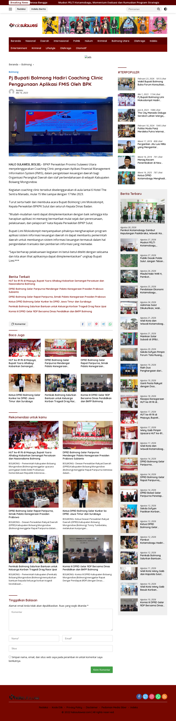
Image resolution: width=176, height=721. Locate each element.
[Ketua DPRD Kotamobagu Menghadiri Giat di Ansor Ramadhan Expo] (126, 177)
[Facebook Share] (82, 324)
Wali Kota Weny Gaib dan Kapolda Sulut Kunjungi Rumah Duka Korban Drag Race (152, 573)
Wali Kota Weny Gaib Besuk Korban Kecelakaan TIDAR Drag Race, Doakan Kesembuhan (152, 588)
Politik (76, 40)
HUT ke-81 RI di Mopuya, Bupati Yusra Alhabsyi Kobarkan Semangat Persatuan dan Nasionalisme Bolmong (56, 282)
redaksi (19, 90)
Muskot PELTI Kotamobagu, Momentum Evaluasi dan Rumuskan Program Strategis (81, 2)
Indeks (153, 40)
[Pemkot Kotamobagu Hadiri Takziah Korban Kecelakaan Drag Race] (129, 542)
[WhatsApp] (158, 697)
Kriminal (102, 40)
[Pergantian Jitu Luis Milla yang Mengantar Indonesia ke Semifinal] (126, 146)
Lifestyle (50, 48)
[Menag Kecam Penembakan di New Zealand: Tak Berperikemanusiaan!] (126, 162)
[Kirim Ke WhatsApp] (110, 324)
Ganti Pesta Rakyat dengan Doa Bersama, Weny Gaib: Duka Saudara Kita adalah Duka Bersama (151, 385)
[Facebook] (139, 697)
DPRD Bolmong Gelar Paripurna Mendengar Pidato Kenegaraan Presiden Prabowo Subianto (56, 290)
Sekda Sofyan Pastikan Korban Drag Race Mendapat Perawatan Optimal (151, 510)
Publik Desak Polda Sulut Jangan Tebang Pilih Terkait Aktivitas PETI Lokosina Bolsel (152, 260)
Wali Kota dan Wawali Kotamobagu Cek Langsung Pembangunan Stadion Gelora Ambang (152, 322)
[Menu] (11, 9)
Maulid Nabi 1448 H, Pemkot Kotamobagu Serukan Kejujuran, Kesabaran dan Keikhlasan (151, 275)
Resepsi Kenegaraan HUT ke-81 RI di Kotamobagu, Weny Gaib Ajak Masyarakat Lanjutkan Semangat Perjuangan (152, 400)
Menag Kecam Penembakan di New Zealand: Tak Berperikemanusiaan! (150, 161)
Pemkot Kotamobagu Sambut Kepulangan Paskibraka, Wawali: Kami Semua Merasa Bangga (142, 232)
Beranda (16, 40)
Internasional (61, 40)
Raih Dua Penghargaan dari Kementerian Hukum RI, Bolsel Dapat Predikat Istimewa (151, 369)
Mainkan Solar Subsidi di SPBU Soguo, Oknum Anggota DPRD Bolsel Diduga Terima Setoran (152, 338)
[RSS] (164, 697)
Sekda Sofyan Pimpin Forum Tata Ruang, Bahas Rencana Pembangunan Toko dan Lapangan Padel (152, 353)
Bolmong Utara (120, 40)
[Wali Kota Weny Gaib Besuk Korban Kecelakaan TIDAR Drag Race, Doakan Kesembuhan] (129, 589)
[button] (158, 9)
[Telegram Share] (103, 324)
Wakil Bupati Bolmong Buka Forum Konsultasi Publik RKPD (151, 83)
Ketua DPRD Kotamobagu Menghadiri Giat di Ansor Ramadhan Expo (152, 177)
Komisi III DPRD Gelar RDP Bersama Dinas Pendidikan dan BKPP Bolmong (50, 311)
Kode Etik (57, 707)
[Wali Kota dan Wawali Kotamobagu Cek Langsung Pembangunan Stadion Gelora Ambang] (129, 323)
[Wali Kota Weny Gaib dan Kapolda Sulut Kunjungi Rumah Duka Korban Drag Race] (129, 573)
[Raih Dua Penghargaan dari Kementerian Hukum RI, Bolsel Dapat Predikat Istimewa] (129, 370)
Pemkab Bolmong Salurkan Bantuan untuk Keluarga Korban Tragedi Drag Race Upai (57, 306)
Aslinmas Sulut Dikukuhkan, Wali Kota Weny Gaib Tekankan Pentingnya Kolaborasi (150, 306)
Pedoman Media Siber (114, 707)
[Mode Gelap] (165, 9)
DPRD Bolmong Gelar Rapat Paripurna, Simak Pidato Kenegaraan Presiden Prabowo (57, 296)
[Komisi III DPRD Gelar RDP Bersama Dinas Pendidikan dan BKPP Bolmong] (97, 383)
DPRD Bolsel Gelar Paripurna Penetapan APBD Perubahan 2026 (152, 494)
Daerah (44, 40)
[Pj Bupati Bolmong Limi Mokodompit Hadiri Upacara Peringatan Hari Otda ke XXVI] (126, 99)
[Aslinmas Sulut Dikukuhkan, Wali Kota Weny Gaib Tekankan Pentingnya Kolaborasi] (129, 307)
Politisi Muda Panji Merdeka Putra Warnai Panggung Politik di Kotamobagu (151, 130)
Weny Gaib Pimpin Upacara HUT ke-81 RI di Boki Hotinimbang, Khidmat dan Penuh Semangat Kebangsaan (151, 432)
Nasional (31, 40)
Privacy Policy (74, 707)
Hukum (89, 40)
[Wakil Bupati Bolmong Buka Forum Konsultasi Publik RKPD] (126, 84)
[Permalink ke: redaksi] (11, 91)
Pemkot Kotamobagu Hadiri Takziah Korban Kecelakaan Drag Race (151, 541)
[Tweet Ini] (89, 324)
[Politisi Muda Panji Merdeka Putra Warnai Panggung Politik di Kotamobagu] (126, 130)
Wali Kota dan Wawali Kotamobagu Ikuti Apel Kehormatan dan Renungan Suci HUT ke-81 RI (152, 447)
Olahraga (139, 40)
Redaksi (21, 9)
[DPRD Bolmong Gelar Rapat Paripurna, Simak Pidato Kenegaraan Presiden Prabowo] (97, 348)
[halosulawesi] (23, 25)
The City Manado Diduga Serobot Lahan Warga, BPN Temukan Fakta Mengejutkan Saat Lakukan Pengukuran (152, 114)
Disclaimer (92, 707)
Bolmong (14, 71)
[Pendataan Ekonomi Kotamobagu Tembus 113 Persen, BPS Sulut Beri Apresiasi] (129, 291)
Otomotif (81, 48)
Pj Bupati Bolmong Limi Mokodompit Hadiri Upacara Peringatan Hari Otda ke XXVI (152, 99)
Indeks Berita (38, 9)
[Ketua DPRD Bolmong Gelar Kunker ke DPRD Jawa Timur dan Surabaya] (25, 383)
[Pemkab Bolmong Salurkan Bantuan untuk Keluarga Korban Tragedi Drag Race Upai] (61, 383)
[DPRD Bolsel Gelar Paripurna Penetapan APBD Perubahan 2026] (129, 495)
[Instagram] (152, 697)
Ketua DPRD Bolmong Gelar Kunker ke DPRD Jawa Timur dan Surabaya (50, 301)
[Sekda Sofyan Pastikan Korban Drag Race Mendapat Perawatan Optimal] (129, 511)
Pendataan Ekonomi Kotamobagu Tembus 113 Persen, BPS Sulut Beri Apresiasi (151, 291)
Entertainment (19, 48)
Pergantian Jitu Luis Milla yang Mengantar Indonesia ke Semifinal (152, 146)
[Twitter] (145, 697)
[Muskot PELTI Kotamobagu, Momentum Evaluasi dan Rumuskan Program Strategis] (129, 244)
